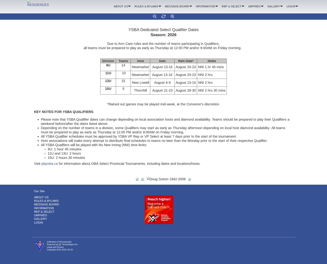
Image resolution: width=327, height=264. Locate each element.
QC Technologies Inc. (68, 244)
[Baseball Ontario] (142, 179)
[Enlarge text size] (172, 16)
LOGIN (291, 6)
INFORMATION (205, 6)
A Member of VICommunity (59, 242)
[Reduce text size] (155, 16)
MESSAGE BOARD (177, 6)
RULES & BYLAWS (146, 6)
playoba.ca (49, 163)
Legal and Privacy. (55, 247)
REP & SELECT (232, 6)
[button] (130, 6)
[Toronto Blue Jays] (189, 179)
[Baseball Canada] (137, 179)
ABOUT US (121, 6)
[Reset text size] (163, 16)
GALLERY (273, 6)
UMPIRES (254, 6)
